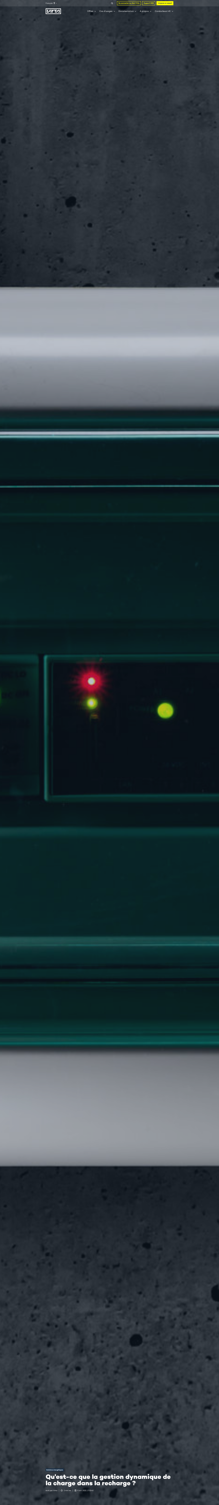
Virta (55, 1490)
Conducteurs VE (163, 11)
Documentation (126, 11)
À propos (144, 11)
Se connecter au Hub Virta (128, 3)
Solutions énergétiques (54, 1470)
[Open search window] (112, 3)
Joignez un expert (165, 3)
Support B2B (149, 3)
